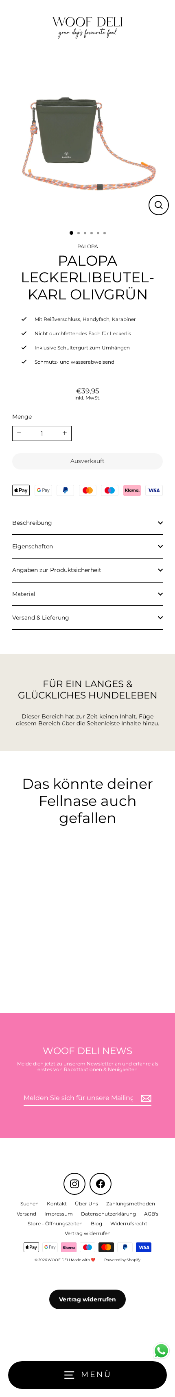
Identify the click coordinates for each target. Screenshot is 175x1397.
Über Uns (86, 1204)
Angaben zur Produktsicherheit (56, 570)
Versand (26, 1214)
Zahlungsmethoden (130, 1204)
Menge (22, 416)
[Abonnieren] (144, 1098)
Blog (96, 1223)
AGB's (151, 1214)
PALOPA (87, 246)
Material (23, 594)
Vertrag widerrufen (88, 1233)
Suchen (29, 1204)
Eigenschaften (32, 546)
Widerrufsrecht (128, 1223)
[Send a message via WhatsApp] (161, 1350)
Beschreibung (32, 523)
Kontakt (57, 1204)
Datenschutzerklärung (108, 1214)
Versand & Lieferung (40, 617)
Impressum (58, 1214)
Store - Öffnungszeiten (55, 1223)
